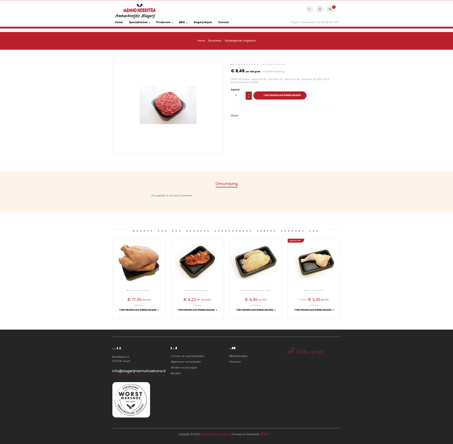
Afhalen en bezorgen (184, 368)
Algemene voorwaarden (186, 362)
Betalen (176, 373)
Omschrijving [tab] (227, 184)
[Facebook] (289, 364)
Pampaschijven (197, 289)
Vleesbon (235, 362)
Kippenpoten (314, 289)
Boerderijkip (139, 289)
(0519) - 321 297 (310, 352)
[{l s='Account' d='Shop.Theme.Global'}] (319, 9)
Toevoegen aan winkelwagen (281, 95)
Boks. (265, 434)
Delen (243, 115)
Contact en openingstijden (188, 356)
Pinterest (254, 115)
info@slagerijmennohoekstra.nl (138, 371)
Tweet (248, 115)
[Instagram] (294, 364)
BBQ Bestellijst (238, 356)
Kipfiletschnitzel (255, 289)
